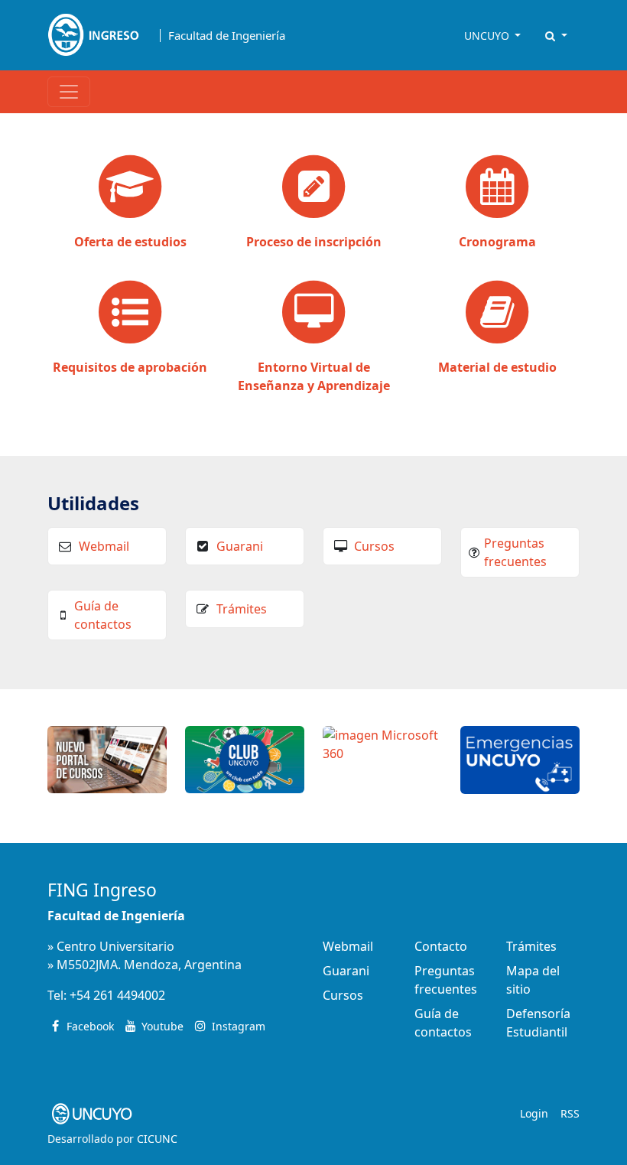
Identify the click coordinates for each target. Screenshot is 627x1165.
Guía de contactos (103, 615)
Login (534, 1113)
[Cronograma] (497, 188)
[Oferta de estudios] (130, 188)
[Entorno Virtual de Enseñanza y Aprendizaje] (313, 313)
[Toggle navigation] (68, 91)
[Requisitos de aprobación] (130, 313)
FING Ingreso (102, 890)
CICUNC (157, 1138)
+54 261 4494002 (117, 995)
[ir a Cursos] (107, 758)
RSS (570, 1113)
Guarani (239, 546)
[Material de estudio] (497, 313)
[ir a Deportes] (244, 758)
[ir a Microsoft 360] (382, 742)
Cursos (374, 546)
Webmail (104, 546)
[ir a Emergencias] (520, 758)
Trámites (241, 608)
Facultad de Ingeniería (226, 35)
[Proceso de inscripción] (313, 188)
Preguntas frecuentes (515, 552)
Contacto (440, 946)
